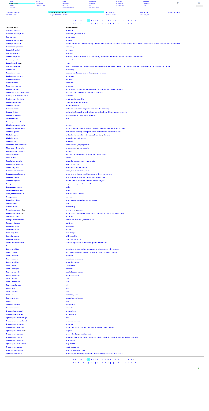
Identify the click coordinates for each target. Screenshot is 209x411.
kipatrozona (77, 243)
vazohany (128, 57)
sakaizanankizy (89, 115)
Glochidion (10, 151)
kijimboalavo (102, 66)
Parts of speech (40, 5)
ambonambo (70, 86)
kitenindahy (98, 135)
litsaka (91, 73)
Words (11, 1)
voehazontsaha (138, 57)
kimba (71, 50)
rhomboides (16, 282)
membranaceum (22, 96)
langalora (102, 181)
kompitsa (89, 181)
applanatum (19, 47)
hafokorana (70, 252)
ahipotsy (76, 164)
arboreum (18, 184)
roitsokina (69, 321)
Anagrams (12, 7)
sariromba (69, 96)
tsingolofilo (134, 337)
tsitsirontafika (80, 34)
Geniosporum (11, 92)
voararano (115, 249)
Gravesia (9, 229)
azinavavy (69, 57)
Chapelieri (16, 50)
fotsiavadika (70, 112)
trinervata (15, 298)
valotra (120, 353)
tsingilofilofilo (70, 344)
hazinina (91, 57)
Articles (91, 5)
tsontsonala (91, 92)
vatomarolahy (70, 207)
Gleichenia (10, 145)
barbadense (19, 190)
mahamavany (70, 213)
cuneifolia (15, 256)
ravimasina (114, 57)
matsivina (80, 171)
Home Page (146, 1)
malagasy (17, 177)
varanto (121, 57)
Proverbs (65, 5)
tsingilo (99, 337)
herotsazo (81, 181)
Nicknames (144, 12)
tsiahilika (90, 184)
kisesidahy (80, 135)
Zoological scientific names (58, 15)
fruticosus (21, 174)
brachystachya (22, 318)
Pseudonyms (144, 15)
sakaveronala (79, 154)
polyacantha (21, 340)
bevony (68, 210)
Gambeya (9, 40)
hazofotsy (74, 272)
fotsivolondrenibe (72, 115)
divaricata (20, 327)
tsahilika (69, 197)
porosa (16, 226)
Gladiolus (9, 132)
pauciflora (16, 63)
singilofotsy (92, 337)
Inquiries (145, 5)
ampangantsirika (71, 145)
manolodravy (70, 89)
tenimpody (87, 132)
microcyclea (16, 272)
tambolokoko (104, 89)
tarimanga (79, 132)
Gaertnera (9, 30)
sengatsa (69, 331)
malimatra (77, 262)
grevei (17, 181)
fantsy (77, 327)
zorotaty (107, 252)
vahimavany (110, 213)
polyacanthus (21, 344)
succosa (16, 83)
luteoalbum (19, 161)
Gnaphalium (10, 161)
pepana (94, 243)
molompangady (71, 353)
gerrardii (16, 60)
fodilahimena (70, 132)
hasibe (71, 184)
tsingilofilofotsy (116, 337)
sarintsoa (77, 321)
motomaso (78, 220)
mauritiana (16, 210)
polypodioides (19, 148)
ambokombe (70, 76)
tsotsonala (99, 92)
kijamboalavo (77, 73)
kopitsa (95, 181)
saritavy (98, 154)
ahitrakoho (69, 161)
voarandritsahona (161, 66)
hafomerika (70, 275)
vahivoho (77, 239)
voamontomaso (88, 220)
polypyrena (15, 275)
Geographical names (13, 12)
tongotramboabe (88, 109)
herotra (68, 181)
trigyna (19, 347)
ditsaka (76, 57)
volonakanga (70, 233)
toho (67, 318)
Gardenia (9, 76)
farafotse (96, 128)
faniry (74, 174)
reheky (135, 43)
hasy (76, 184)
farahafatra (111, 128)
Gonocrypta (10, 181)
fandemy (69, 174)
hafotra (78, 167)
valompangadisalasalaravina (107, 353)
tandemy (99, 174)
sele (76, 295)
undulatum (19, 164)
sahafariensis (16, 285)
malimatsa (69, 246)
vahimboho (69, 239)
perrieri (18, 223)
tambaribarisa (70, 305)
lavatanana (78, 109)
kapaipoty (76, 350)
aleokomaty (70, 47)
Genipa (8, 102)
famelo (68, 43)
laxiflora (15, 203)
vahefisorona (90, 213)
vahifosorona (100, 213)
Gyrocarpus (10, 350)
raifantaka (90, 327)
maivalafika (70, 226)
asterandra (16, 53)
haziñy (97, 57)
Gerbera (9, 112)
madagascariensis (18, 125)
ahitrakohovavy (79, 161)
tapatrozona (102, 243)
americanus (19, 350)
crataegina (20, 324)
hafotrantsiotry (103, 249)
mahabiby (69, 79)
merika (77, 275)
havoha (84, 167)
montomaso (70, 220)
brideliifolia (15, 249)
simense (17, 105)
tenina (94, 132)
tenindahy (111, 132)
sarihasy (81, 194)
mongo (119, 66)
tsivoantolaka (90, 177)
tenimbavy (69, 141)
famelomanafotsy (87, 43)
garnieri (16, 132)
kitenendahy (89, 135)
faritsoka (69, 151)
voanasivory (93, 200)
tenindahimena (102, 132)
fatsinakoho (78, 337)
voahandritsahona (147, 66)
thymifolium (21, 99)
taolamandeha (79, 99)
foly (67, 184)
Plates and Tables (94, 7)
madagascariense (23, 92)
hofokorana (93, 252)
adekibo (68, 236)
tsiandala (82, 177)
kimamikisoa (107, 112)
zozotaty (114, 252)
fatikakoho (69, 337)
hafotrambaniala (80, 249)
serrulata (15, 291)
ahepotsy (69, 164)
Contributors (146, 3)
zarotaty (100, 252)
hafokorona (78, 252)
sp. (15, 37)
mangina (83, 327)
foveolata (18, 353)
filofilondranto (70, 340)
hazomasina (105, 57)
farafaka (68, 128)
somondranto (92, 353)
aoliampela (69, 154)
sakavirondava (90, 154)
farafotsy (103, 128)
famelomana (75, 43)
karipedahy (69, 102)
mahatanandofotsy (72, 105)
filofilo (85, 337)
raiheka (129, 43)
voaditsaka (136, 66)
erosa (16, 119)
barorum (15, 246)
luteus (16, 138)
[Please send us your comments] (199, 368)
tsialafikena (74, 177)
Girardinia (10, 119)
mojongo (80, 210)
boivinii (20, 311)
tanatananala (70, 37)
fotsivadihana (89, 112)
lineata (15, 207)
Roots (64, 1)
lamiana (16, 236)
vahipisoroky (119, 213)
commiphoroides (22, 321)
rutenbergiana (18, 76)
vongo (68, 63)
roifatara (105, 327)
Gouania (9, 200)
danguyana (15, 167)
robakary (69, 92)
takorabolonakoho (92, 89)
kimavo (115, 112)
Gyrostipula (10, 353)
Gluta (8, 158)
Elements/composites (68, 7)
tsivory (73, 200)
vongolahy (103, 73)
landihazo (82, 184)
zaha (80, 272)
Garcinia (9, 50)
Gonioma (9, 177)
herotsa (74, 181)
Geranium (10, 105)
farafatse (82, 128)
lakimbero (106, 135)
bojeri (17, 89)
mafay (83, 350)
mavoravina (123, 112)
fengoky (118, 128)
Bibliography (119, 3)
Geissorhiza (10, 89)
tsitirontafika (70, 30)
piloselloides (17, 115)
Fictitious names (110, 15)
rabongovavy (127, 66)
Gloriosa (9, 154)
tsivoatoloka (100, 177)
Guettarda (9, 305)
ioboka (81, 115)
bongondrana (84, 66)
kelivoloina (98, 112)
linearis (19, 337)
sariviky (105, 154)
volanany (76, 347)
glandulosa (16, 200)
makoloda (69, 262)
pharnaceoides (17, 122)
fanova (73, 171)
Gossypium (10, 184)
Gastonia (9, 86)
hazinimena (93, 66)
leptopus (20, 331)
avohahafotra (70, 167)
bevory (68, 200)
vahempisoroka (82, 200)
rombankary (82, 92)
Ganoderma (10, 47)
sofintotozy (69, 99)
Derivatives (66, 3)
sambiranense (20, 151)
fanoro (68, 171)
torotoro (68, 158)
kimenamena (70, 122)
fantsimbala (70, 327)
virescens (16, 154)
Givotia (8, 125)
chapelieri (16, 57)
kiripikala (85, 102)
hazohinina (69, 53)
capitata (16, 229)
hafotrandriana (92, 249)
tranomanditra (90, 161)
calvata (14, 252)
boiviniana (17, 40)
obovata (16, 30)
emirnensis (17, 86)
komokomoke (70, 265)
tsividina (118, 132)
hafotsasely (70, 295)
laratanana (69, 109)
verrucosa (16, 73)
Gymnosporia (11, 318)
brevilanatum (19, 194)
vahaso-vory (70, 70)
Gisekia (9, 122)
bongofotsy (75, 66)
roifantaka (69, 324)
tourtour (13, 158)
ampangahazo (71, 311)
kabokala (69, 243)
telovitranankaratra (116, 89)
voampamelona (165, 43)
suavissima (17, 79)
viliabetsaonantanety (102, 109)
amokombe (70, 83)
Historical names (11, 15)
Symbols (11, 5)
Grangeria (10, 226)
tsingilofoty (126, 337)
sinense (16, 109)
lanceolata (16, 239)
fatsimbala (74, 334)
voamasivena (107, 174)
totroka (68, 229)
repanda (14, 278)
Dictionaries (92, 1)
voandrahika (175, 43)
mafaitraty (69, 223)
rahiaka (123, 43)
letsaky (113, 66)
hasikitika (69, 194)
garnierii (16, 135)
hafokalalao (70, 249)
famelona (69, 40)
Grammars (92, 3)
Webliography (120, 5)
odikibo (74, 236)
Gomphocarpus (12, 171)
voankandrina (70, 60)
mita (67, 177)
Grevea (8, 243)
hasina (68, 187)
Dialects (38, 1)
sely (110, 249)
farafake (68, 125)
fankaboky (116, 43)
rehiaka (140, 43)
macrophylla (16, 269)
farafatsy (89, 128)
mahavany (69, 216)
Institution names (174, 12)
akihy (68, 119)
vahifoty (68, 203)
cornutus (21, 171)
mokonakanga (80, 89)
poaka (87, 171)
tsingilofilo (106, 337)
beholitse (69, 350)
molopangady (81, 353)
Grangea (9, 220)
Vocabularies (39, 3)
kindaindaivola (71, 135)
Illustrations (119, 1)
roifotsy (112, 327)
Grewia (8, 246)
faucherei (15, 259)
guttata (15, 233)
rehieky (156, 43)
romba (75, 92)
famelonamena (106, 43)
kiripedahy (77, 102)
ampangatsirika (83, 145)
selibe (68, 291)
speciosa (17, 305)
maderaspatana (18, 220)
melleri (20, 314)
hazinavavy (84, 57)
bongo (68, 66)
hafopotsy (69, 256)
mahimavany (80, 213)
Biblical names (110, 12)
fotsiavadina (79, 112)
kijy (67, 50)
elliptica (15, 112)
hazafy (68, 272)
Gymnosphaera (12, 311)
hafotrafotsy (79, 259)
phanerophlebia (19, 34)
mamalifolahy (86, 243)
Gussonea (10, 308)
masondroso (80, 122)
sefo (123, 128)
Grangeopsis (11, 223)
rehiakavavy (148, 43)
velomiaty (69, 308)
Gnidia (8, 167)
